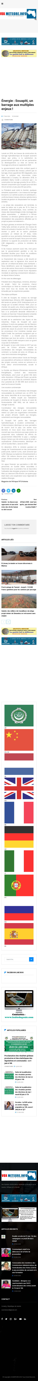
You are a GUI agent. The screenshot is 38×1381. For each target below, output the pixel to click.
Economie (15, 116)
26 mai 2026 (17, 1257)
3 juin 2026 (20, 1082)
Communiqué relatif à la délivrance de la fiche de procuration (21, 1251)
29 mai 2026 (17, 1244)
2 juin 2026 (20, 1097)
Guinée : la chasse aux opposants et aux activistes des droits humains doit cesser (9, 504)
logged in (14, 528)
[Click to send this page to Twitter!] (8, 491)
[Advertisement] (19, 76)
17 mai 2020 (6, 116)
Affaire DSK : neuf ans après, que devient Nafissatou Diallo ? (28, 503)
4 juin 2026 (19, 1066)
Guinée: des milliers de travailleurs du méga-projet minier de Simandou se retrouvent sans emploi (18, 613)
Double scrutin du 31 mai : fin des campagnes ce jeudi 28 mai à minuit (24, 1238)
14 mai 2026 (17, 1291)
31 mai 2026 (20, 1112)
